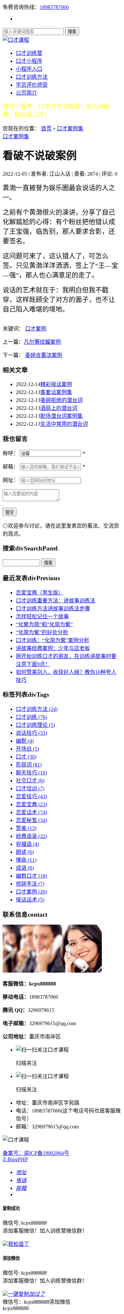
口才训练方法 (32, 77)
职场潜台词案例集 (61, 416)
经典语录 (31, 836)
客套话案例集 (56, 392)
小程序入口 (29, 69)
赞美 (26, 828)
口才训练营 (29, 53)
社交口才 (30, 780)
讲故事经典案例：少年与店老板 (53, 648)
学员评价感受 (32, 85)
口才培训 (30, 788)
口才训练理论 (35, 725)
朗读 (25, 852)
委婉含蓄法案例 (43, 355)
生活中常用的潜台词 (64, 424)
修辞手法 (30, 884)
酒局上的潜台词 (58, 408)
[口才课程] (16, 40)
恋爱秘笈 (31, 820)
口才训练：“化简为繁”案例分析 (52, 640)
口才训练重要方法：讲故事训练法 (55, 600)
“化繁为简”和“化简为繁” (44, 624)
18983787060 (54, 7)
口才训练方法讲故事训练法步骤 (53, 608)
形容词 (29, 764)
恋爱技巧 (31, 796)
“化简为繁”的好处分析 (42, 632)
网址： (11, 480)
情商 (26, 860)
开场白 (27, 749)
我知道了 (18, 1244)
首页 (46, 128)
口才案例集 (70, 128)
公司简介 (26, 93)
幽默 (25, 741)
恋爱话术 (31, 812)
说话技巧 (31, 733)
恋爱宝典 (31, 804)
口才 (26, 757)
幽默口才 (31, 876)
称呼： (11, 453)
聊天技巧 (31, 772)
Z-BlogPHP (15, 1159)
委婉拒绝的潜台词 (61, 400)
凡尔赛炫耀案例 (42, 342)
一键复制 (26, 1294)
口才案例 (35, 328)
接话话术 (30, 899)
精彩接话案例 (56, 384)
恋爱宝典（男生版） (39, 592)
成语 (25, 868)
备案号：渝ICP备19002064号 (36, 1153)
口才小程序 (29, 61)
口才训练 (31, 717)
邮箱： (11, 466)
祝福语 (27, 844)
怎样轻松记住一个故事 (42, 616)
